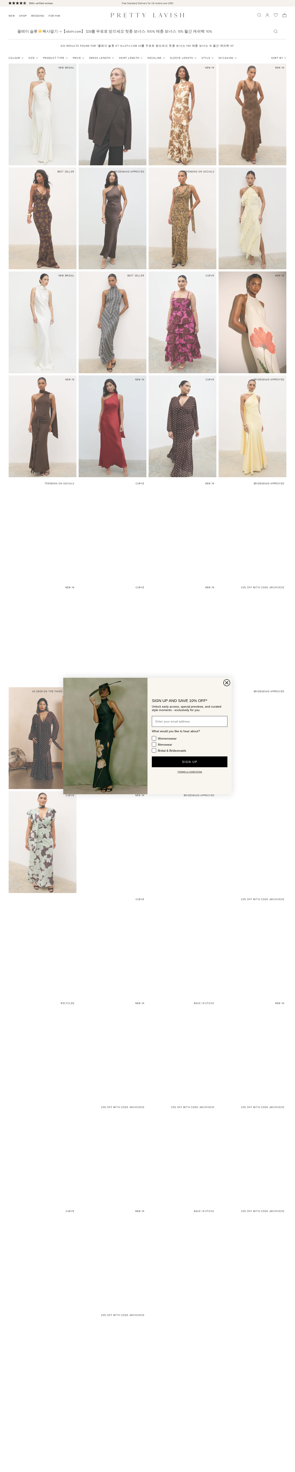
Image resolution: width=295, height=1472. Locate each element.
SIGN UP (189, 762)
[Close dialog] (227, 682)
